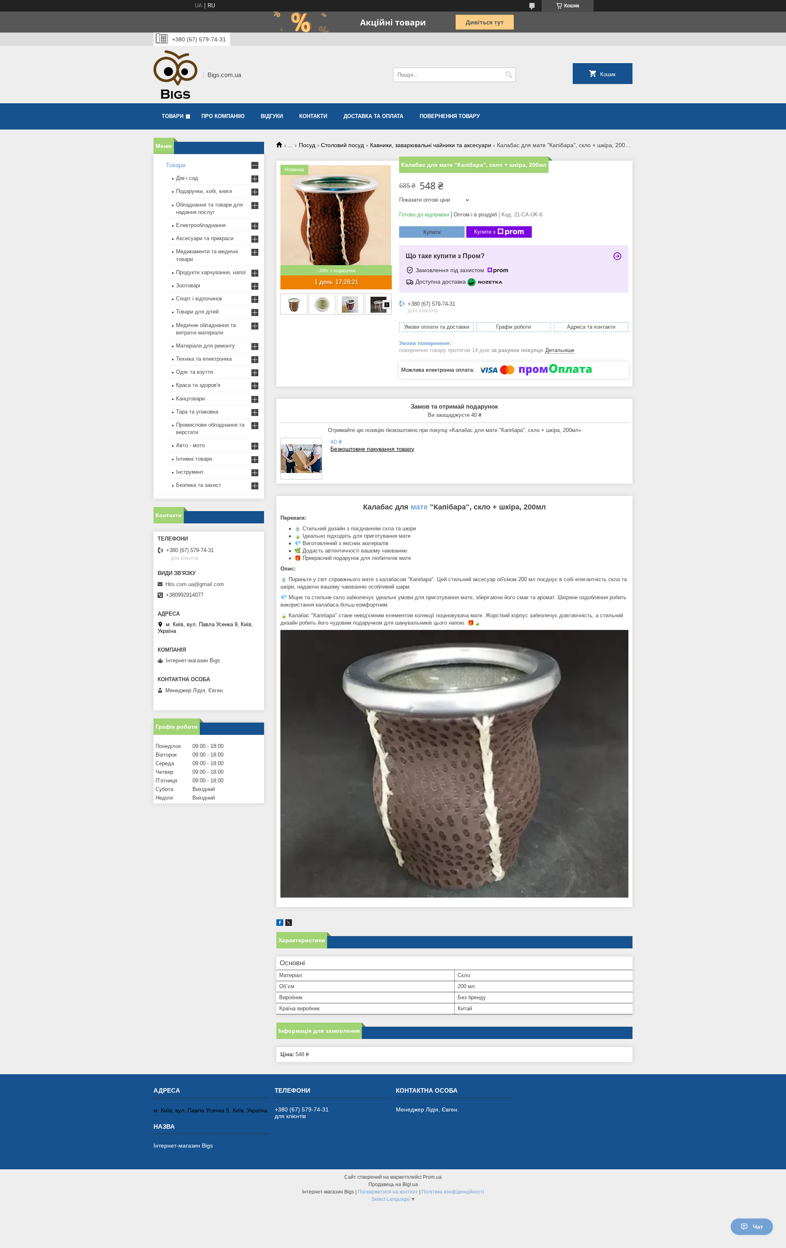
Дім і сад (187, 178)
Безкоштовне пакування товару (372, 449)
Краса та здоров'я (198, 385)
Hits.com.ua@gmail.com (194, 584)
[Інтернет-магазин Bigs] (175, 74)
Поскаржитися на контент (388, 1192)
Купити (431, 232)
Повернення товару (450, 116)
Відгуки (272, 116)
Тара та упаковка (197, 412)
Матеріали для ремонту (205, 346)
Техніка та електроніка (204, 359)
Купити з (484, 232)
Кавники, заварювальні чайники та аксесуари (430, 145)
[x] (288, 924)
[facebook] (279, 924)
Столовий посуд (342, 145)
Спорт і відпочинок (199, 299)
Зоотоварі (188, 285)
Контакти (313, 116)
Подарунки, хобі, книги (204, 191)
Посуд (307, 145)
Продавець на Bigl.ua (393, 1184)
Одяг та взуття (194, 372)
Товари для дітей (197, 312)
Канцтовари (190, 399)
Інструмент (189, 472)
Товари (172, 116)
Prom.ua (432, 1177)
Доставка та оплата (373, 116)
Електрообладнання (201, 225)
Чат (758, 1226)
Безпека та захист (198, 485)
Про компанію (222, 116)
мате (419, 507)
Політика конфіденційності (453, 1192)
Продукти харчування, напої (211, 272)
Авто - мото (190, 445)
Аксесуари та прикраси (204, 238)
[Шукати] (508, 75)
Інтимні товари (194, 459)
